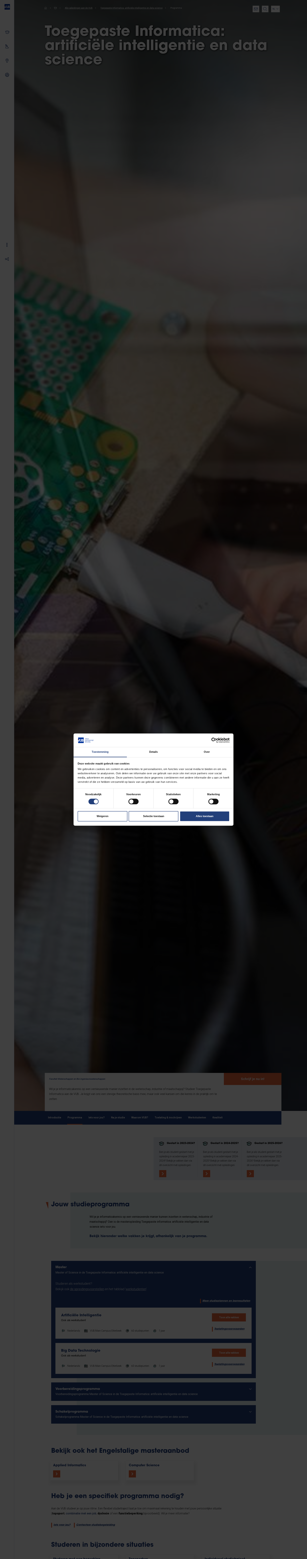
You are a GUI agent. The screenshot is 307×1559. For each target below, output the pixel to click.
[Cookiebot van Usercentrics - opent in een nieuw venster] (214, 740)
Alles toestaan (204, 816)
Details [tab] (153, 751)
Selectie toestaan (153, 816)
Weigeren (102, 816)
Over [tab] (207, 751)
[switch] (133, 801)
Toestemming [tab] (100, 751)
